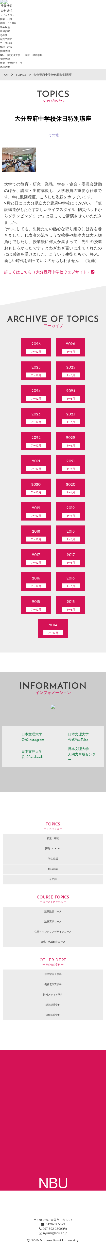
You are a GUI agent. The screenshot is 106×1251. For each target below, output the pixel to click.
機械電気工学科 (53, 984)
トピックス (6, 15)
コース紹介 (6, 43)
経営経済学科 (53, 1005)
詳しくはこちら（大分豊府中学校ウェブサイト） (47, 272)
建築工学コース (53, 921)
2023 (36, 418)
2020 (36, 488)
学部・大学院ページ (11, 63)
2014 (53, 629)
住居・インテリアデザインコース (53, 932)
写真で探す (6, 39)
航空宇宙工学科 (53, 974)
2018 (36, 535)
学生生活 (5, 27)
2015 (36, 605)
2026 (36, 348)
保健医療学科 (53, 1015)
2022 (36, 441)
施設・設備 (6, 47)
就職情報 (5, 51)
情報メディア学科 (53, 994)
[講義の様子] (19, 160)
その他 (3, 35)
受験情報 (5, 59)
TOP (5, 75)
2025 (36, 371)
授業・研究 (6, 19)
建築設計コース (53, 911)
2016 (36, 582)
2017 (36, 558)
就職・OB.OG (8, 23)
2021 (36, 465)
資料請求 (5, 67)
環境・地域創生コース (53, 942)
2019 (36, 512)
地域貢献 (5, 31)
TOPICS (21, 75)
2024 (36, 394)
